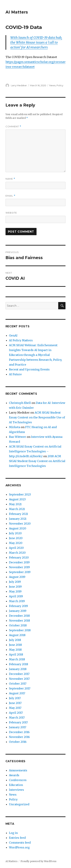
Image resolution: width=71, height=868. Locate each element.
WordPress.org (19, 847)
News (52, 85)
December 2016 (19, 732)
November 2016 (19, 737)
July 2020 (15, 533)
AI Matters (17, 12)
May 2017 (15, 708)
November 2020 (20, 523)
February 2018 (18, 664)
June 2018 (15, 644)
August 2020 (17, 528)
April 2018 (16, 654)
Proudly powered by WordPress (38, 861)
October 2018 (18, 625)
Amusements (18, 770)
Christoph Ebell (20, 403)
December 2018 (19, 615)
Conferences (18, 780)
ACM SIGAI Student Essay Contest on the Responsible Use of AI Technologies (37, 417)
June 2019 (15, 586)
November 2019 (19, 567)
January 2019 (17, 611)
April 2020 (16, 548)
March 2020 (17, 552)
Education (16, 785)
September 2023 (20, 494)
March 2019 (17, 601)
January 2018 (18, 669)
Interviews (16, 789)
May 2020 (15, 543)
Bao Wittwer (17, 437)
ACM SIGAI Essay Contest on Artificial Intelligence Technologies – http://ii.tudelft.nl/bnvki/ (35, 451)
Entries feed (17, 837)
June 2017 (15, 703)
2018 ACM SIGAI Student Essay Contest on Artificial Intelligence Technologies (37, 461)
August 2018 (17, 635)
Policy (60, 85)
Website (11, 212)
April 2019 (16, 596)
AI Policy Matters (21, 340)
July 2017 (15, 698)
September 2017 (19, 688)
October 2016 (18, 741)
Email (10, 195)
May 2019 (15, 591)
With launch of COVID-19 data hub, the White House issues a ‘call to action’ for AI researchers (36, 42)
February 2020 (19, 557)
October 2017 (17, 683)
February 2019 (18, 606)
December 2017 (19, 674)
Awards (14, 775)
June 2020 (16, 538)
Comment (13, 126)
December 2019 (19, 562)
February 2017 (18, 722)
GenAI (13, 335)
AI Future (15, 374)
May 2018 (15, 649)
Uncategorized (19, 804)
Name (10, 178)
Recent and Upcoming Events (29, 369)
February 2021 (18, 514)
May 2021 (15, 504)
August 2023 (17, 499)
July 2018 (15, 640)
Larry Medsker (19, 85)
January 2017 (17, 727)
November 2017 (19, 678)
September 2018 (20, 630)
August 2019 (17, 577)
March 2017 (17, 717)
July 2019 (15, 581)
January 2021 (17, 518)
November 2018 (19, 620)
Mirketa (14, 427)
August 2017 (17, 693)
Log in (13, 833)
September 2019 (20, 572)
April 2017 (16, 712)
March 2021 (17, 509)
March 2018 (17, 659)
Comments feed (20, 842)
